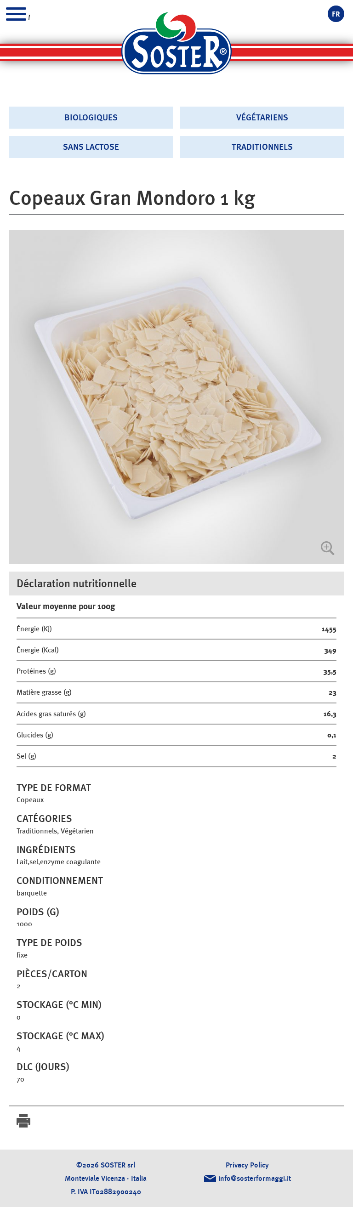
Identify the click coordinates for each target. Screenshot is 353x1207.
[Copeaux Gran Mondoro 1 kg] (176, 397)
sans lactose (91, 147)
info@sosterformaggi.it (254, 1178)
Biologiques (91, 117)
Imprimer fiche (23, 1121)
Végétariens (262, 117)
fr (336, 14)
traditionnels (262, 147)
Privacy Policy (247, 1165)
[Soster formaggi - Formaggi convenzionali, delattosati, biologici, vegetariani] (176, 47)
